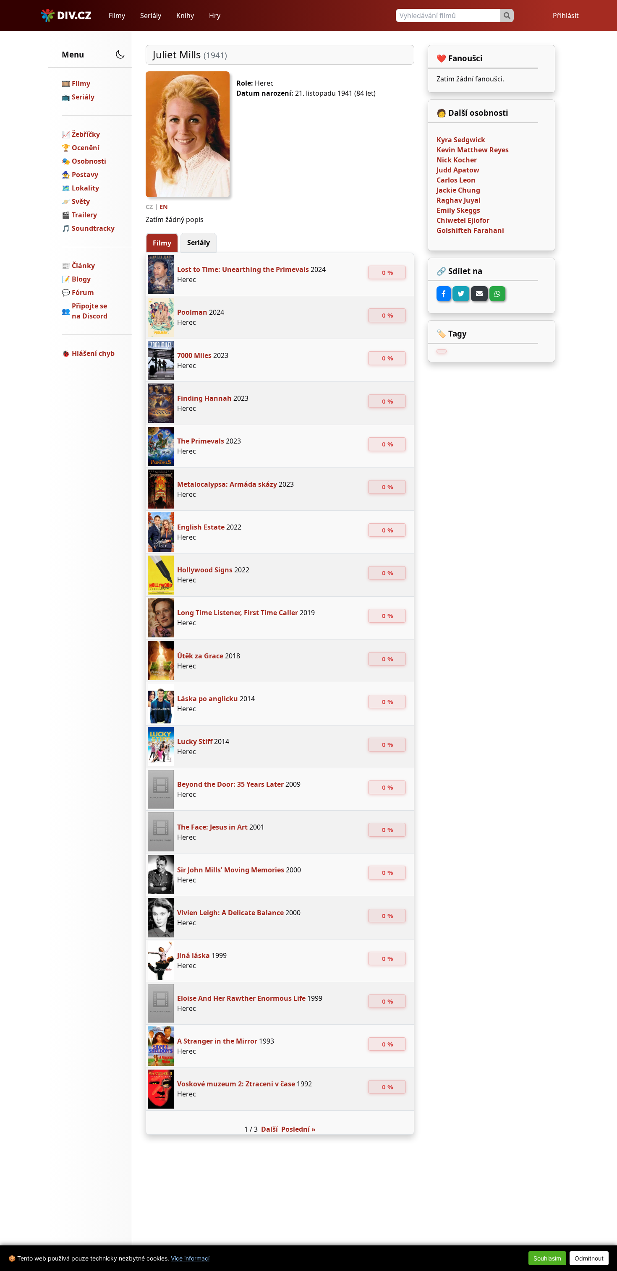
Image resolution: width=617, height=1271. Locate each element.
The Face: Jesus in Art (212, 827)
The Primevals (200, 441)
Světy (81, 201)
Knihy (185, 15)
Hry (214, 15)
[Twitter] (460, 293)
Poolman (192, 312)
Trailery (84, 214)
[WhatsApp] (497, 293)
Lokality (85, 188)
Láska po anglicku (207, 698)
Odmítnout (589, 1258)
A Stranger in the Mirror (217, 1041)
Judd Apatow (458, 170)
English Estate (201, 527)
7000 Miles (194, 355)
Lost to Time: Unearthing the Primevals (243, 269)
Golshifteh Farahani (470, 230)
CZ (149, 207)
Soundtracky (93, 228)
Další (269, 1129)
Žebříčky (86, 134)
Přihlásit (566, 15)
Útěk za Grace (200, 655)
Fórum (83, 292)
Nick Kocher (457, 159)
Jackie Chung (458, 190)
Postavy (85, 174)
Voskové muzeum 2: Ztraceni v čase (236, 1083)
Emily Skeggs (458, 210)
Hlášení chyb (93, 353)
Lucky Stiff (194, 741)
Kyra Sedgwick (461, 139)
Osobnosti (89, 161)
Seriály (150, 15)
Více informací (190, 1258)
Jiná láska (193, 955)
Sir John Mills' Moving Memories (230, 869)
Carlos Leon (456, 180)
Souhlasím (547, 1258)
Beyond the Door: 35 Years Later (230, 784)
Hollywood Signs (205, 569)
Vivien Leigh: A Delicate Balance (230, 912)
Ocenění (85, 147)
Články (83, 265)
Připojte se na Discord (89, 311)
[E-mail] (479, 293)
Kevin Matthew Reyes (473, 149)
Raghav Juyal (459, 200)
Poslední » (298, 1129)
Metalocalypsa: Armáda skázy (227, 484)
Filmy (117, 15)
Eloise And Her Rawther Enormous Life (241, 998)
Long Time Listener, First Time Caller (237, 612)
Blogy (81, 279)
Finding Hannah (204, 398)
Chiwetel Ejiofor (463, 220)
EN (163, 207)
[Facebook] (444, 293)
